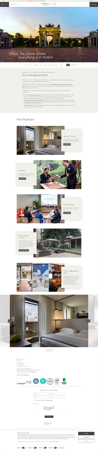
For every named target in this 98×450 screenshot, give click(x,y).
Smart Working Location (24, 237)
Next (95, 34)
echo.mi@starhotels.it (20, 362)
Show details (61, 447)
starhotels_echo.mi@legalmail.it (31, 372)
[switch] (34, 448)
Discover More (67, 144)
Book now (93, 4)
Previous (3, 34)
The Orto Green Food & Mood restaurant (33, 100)
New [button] (34, 403)
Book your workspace (24, 250)
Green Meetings (68, 205)
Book (68, 65)
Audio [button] (37, 403)
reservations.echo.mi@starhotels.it (34, 369)
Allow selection (86, 437)
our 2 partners (23, 434)
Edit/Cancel (72, 64)
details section (56, 441)
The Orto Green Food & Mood (31, 101)
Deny (86, 440)
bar (39, 101)
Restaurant (22, 170)
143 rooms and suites (34, 95)
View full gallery (49, 350)
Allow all (86, 433)
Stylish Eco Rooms (69, 136)
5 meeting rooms (28, 105)
